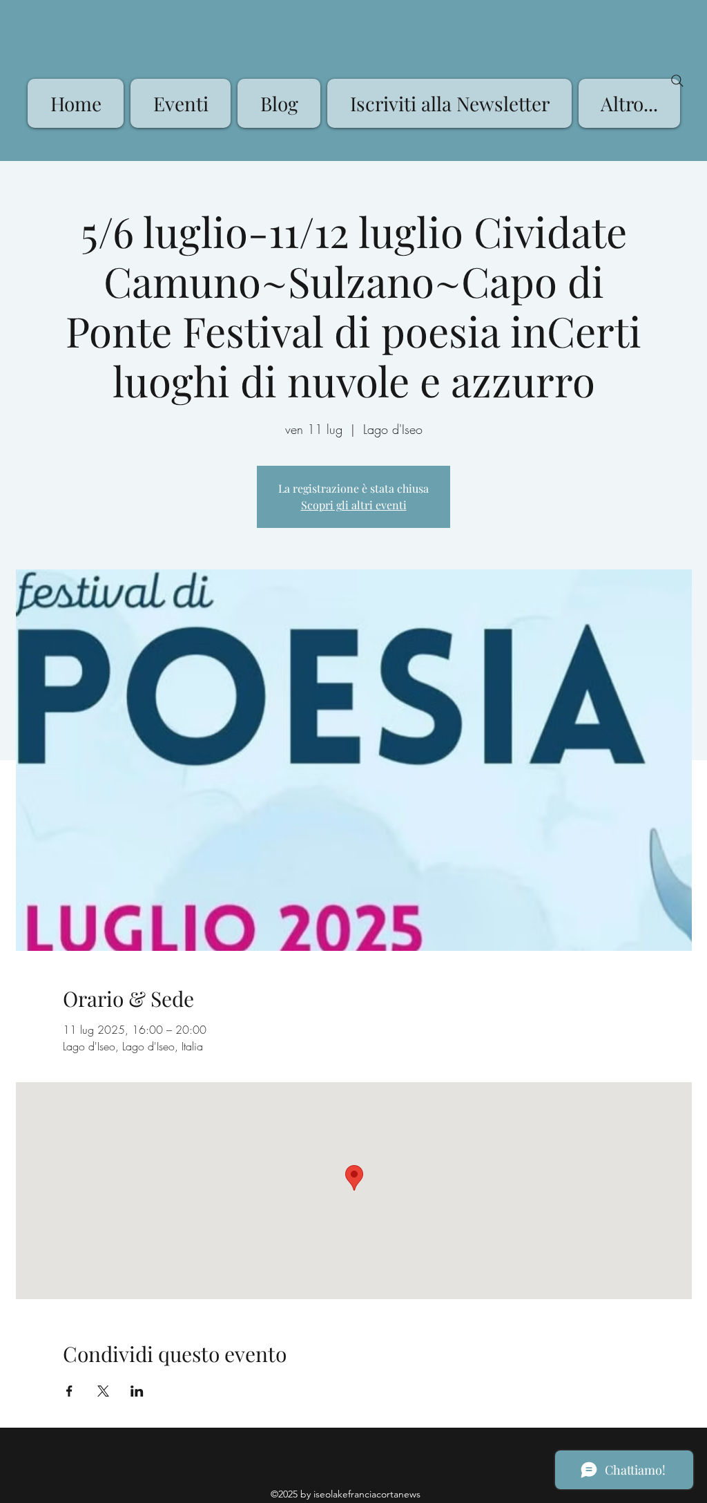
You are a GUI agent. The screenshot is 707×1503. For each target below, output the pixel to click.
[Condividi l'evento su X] (103, 1391)
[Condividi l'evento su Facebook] (69, 1391)
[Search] (677, 80)
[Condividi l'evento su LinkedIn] (137, 1391)
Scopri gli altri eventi (354, 505)
